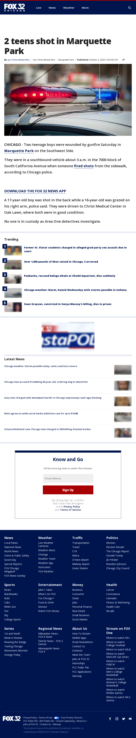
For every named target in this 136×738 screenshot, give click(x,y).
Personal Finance (82, 606)
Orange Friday (12, 654)
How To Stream (81, 633)
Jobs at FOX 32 (80, 659)
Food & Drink (46, 602)
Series (9, 628)
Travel (75, 547)
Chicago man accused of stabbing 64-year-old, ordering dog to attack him (46, 381)
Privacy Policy (72, 506)
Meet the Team (81, 654)
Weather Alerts (46, 550)
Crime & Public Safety (16, 555)
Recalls (110, 611)
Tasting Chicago (13, 646)
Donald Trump (114, 555)
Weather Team (46, 558)
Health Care (113, 606)
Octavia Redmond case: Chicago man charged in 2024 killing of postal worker (47, 429)
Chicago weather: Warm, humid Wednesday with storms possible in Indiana (75, 290)
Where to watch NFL (118, 637)
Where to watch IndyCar (115, 662)
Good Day (10, 559)
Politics (112, 538)
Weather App (45, 563)
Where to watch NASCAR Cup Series (117, 655)
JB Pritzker (112, 559)
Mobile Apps (79, 637)
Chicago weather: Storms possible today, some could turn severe (40, 366)
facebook (110, 719)
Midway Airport (81, 564)
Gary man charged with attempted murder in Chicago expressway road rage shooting (52, 397)
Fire (6, 611)
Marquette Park (66, 59)
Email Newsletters (82, 642)
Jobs (74, 602)
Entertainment (50, 585)
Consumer (78, 594)
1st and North (12, 633)
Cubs (7, 602)
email (130, 719)
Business (77, 589)
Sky (6, 615)
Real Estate (78, 611)
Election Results (115, 547)
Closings (43, 554)
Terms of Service (70, 509)
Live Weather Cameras (45, 544)
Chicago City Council (117, 568)
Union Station (80, 568)
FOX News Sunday (14, 575)
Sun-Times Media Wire (44, 59)
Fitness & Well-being (118, 602)
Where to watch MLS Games (118, 698)
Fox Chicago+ (46, 598)
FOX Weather (45, 571)
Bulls (7, 598)
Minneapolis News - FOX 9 (49, 650)
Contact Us (78, 646)
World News (11, 551)
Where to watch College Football (115, 643)
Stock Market (79, 619)
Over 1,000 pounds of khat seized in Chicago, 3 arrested (61, 261)
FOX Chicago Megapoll (11, 570)
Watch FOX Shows (48, 611)
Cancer (110, 589)
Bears (7, 589)
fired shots (84, 166)
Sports (9, 585)
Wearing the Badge (15, 642)
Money (77, 585)
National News (12, 547)
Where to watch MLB (118, 649)
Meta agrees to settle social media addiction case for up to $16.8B (41, 413)
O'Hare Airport (80, 559)
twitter (123, 719)
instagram (117, 719)
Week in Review (13, 637)
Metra (75, 555)
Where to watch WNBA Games (115, 691)
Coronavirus (113, 594)
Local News (11, 542)
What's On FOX (47, 594)
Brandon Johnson (116, 564)
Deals (75, 598)
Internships (78, 663)
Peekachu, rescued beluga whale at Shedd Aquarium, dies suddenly (69, 275)
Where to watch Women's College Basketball (116, 682)
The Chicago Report (117, 551)
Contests (77, 650)
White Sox (10, 606)
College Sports (12, 619)
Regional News (50, 628)
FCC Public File (80, 667)
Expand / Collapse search (130, 8)
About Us (79, 628)
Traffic (77, 538)
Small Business (80, 615)
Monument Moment (16, 650)
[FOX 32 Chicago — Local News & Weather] (16, 7)
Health (111, 585)
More (85, 7)
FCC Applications (81, 671)
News (8, 538)
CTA (74, 551)
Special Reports (13, 564)
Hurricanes (44, 567)
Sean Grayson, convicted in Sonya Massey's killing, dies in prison (67, 304)
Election (110, 542)
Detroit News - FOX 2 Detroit (50, 642)
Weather (45, 538)
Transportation (80, 542)
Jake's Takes (45, 589)
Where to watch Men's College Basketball (115, 672)
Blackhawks (11, 594)
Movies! (42, 606)
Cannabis (111, 598)
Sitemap (77, 676)
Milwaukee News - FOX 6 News (48, 635)
